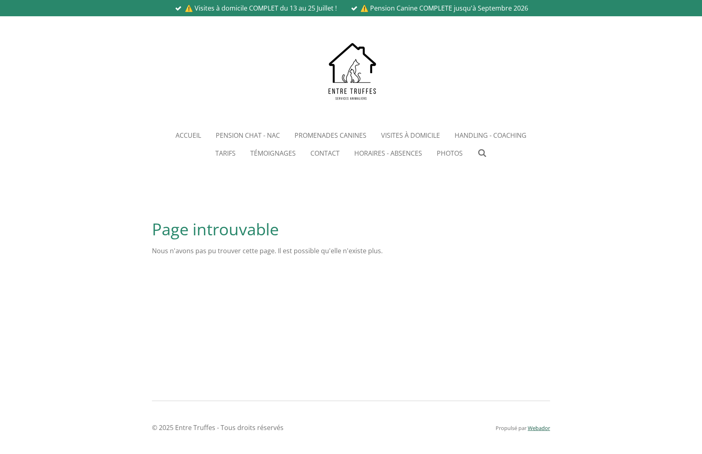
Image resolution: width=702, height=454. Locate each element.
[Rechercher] (482, 152)
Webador (539, 428)
